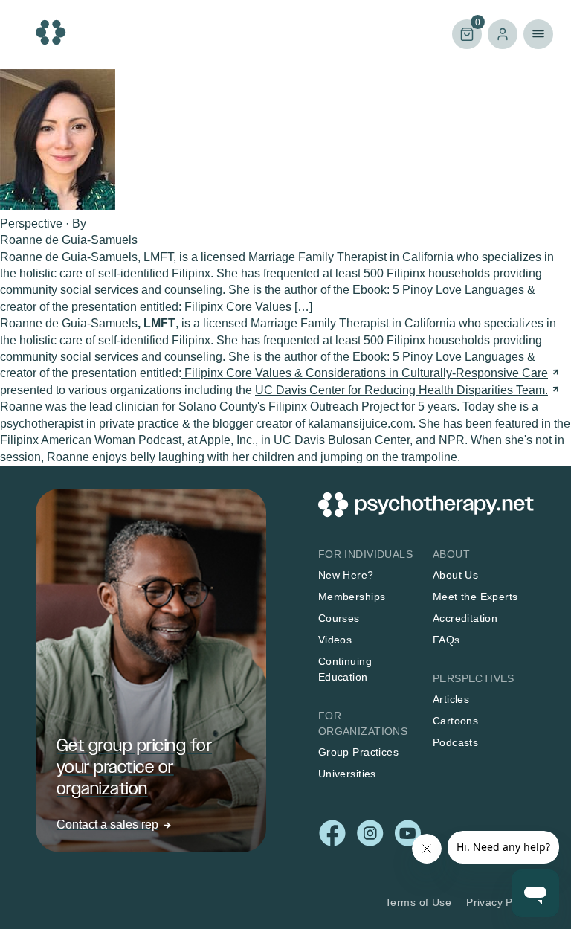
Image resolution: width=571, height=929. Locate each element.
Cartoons (455, 721)
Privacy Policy (500, 902)
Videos (335, 640)
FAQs (446, 640)
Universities (347, 773)
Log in (502, 34)
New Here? (346, 575)
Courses (339, 618)
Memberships (352, 596)
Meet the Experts (475, 596)
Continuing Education (345, 669)
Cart (466, 33)
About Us (455, 575)
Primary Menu (538, 34)
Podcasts (455, 742)
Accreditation (465, 618)
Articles (451, 699)
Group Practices (358, 752)
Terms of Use (418, 902)
